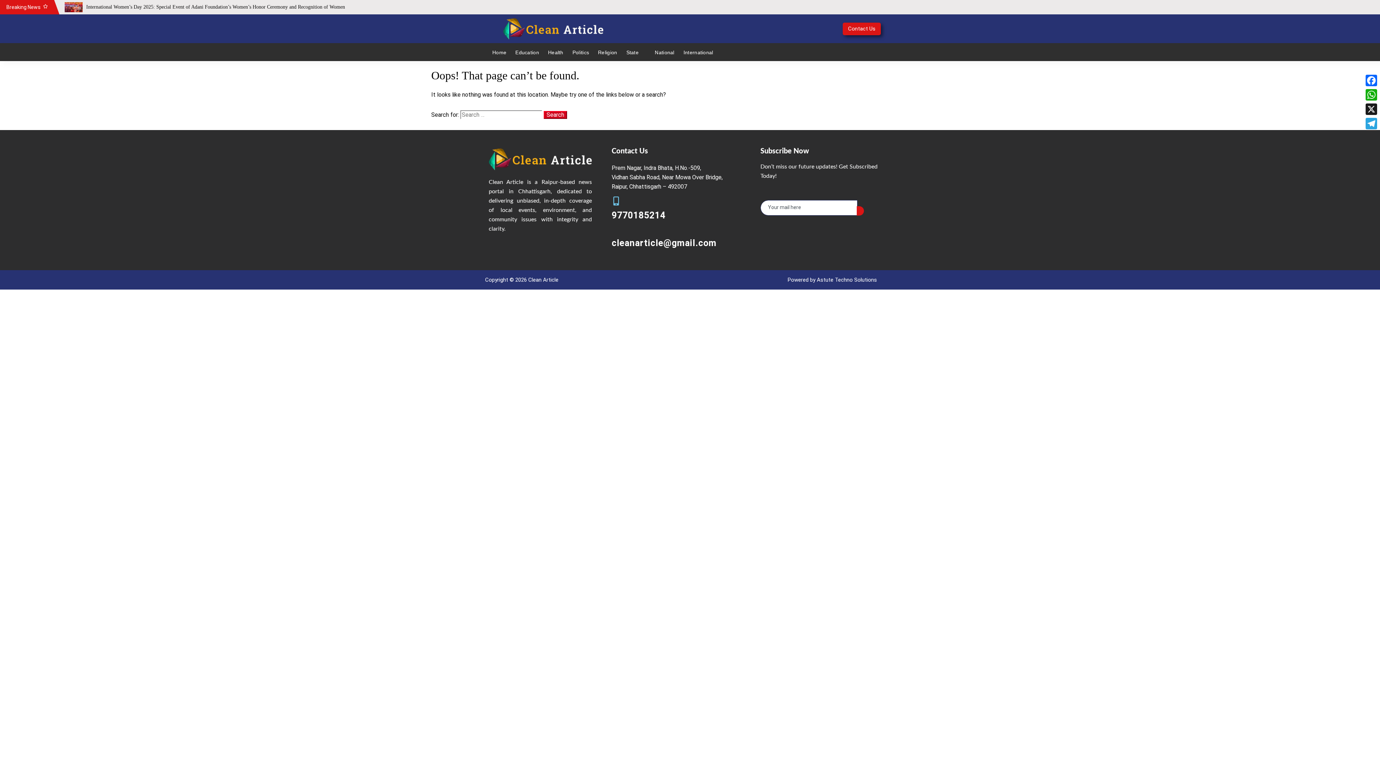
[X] (1371, 109)
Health (556, 52)
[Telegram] (1371, 123)
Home (499, 52)
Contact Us (861, 29)
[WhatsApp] (1371, 95)
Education (527, 52)
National (664, 52)
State (632, 52)
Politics (580, 52)
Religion (607, 52)
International (698, 52)
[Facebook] (1371, 80)
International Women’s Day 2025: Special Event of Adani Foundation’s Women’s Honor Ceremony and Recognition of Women (215, 7)
